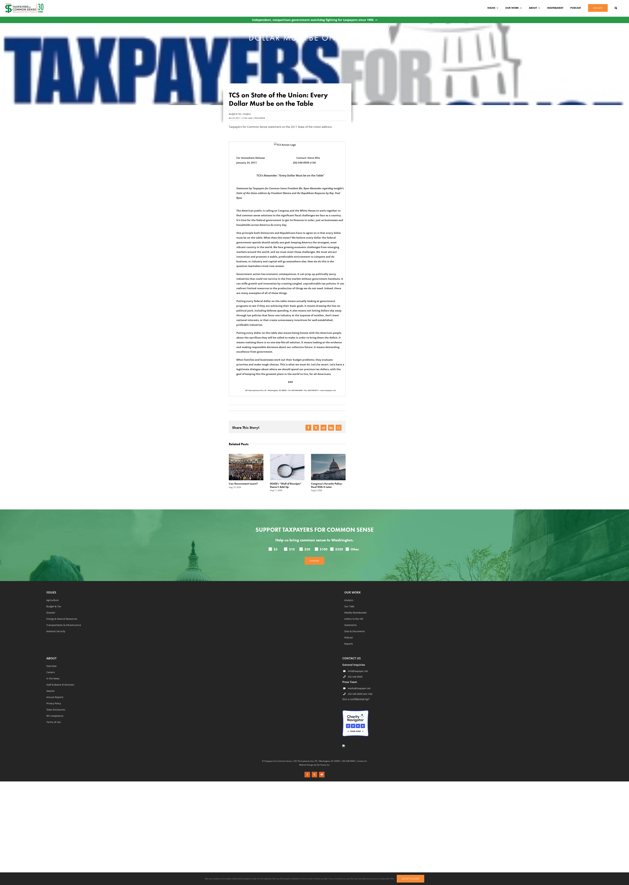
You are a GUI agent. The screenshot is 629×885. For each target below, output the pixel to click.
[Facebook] (308, 427)
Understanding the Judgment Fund (322, 485)
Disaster (50, 612)
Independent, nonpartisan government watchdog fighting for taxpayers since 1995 (312, 20)
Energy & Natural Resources (61, 618)
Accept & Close (410, 878)
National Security (55, 631)
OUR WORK (352, 592)
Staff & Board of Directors (60, 684)
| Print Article (258, 118)
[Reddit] (323, 427)
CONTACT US (351, 658)
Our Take (349, 606)
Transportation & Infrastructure (63, 625)
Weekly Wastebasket (355, 612)
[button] (616, 8)
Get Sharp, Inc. (323, 764)
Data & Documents (354, 631)
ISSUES (51, 592)
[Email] (338, 427)
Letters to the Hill (353, 618)
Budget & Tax (235, 113)
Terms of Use (53, 722)
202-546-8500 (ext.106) (360, 693)
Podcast (348, 637)
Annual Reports (54, 697)
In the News (52, 678)
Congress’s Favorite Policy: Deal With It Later (285, 485)
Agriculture (52, 600)
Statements (350, 625)
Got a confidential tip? (355, 699)
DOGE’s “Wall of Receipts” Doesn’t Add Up (244, 485)
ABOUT (51, 658)
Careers (50, 672)
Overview (51, 666)
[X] (316, 427)
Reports (348, 643)
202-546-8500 (355, 676)
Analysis (247, 113)
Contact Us (362, 761)
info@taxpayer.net (358, 671)
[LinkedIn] (331, 427)
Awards (50, 691)
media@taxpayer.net (359, 688)
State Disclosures (55, 709)
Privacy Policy (53, 703)
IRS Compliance (54, 715)
